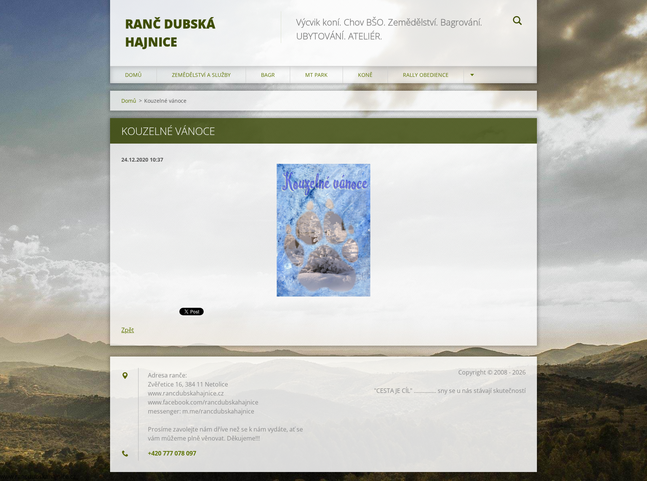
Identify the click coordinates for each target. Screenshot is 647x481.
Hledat (517, 21)
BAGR (268, 74)
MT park (316, 74)
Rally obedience (426, 74)
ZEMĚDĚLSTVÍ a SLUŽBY (201, 74)
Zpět (127, 330)
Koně (365, 74)
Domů (133, 74)
